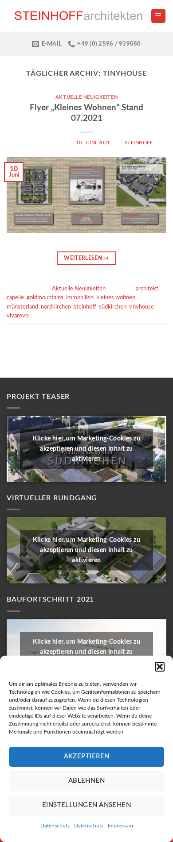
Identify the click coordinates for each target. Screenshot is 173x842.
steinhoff (139, 142)
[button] (159, 666)
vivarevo (17, 315)
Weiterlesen (86, 258)
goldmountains (45, 297)
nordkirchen (56, 306)
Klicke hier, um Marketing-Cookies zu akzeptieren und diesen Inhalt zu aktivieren (86, 449)
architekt (147, 288)
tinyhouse (141, 306)
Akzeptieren (87, 756)
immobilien (80, 297)
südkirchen (112, 306)
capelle (15, 297)
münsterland (22, 306)
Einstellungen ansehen (86, 805)
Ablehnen (86, 780)
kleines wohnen (115, 297)
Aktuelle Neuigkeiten (86, 97)
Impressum (120, 825)
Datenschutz (55, 825)
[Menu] (158, 16)
